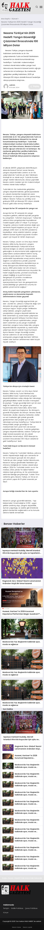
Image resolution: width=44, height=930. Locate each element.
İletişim (6, 908)
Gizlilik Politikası (17, 908)
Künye (5, 912)
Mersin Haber (16, 927)
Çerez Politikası (31, 908)
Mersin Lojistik (27, 927)
